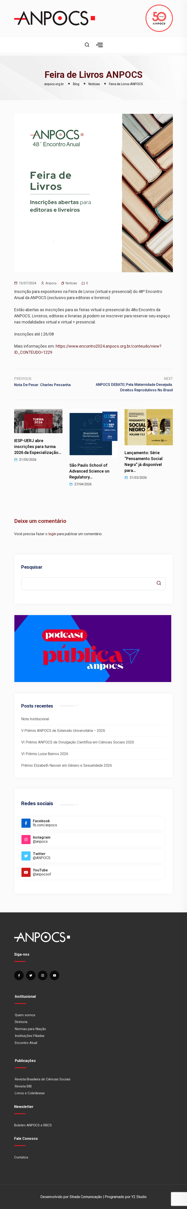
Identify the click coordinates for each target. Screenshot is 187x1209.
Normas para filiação (30, 1029)
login (52, 534)
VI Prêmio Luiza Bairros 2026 (44, 754)
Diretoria (21, 1022)
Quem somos (25, 1015)
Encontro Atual (26, 1043)
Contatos (21, 1157)
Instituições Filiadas (29, 1036)
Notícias (71, 283)
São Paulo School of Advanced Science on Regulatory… (34, 471)
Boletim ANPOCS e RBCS (33, 1125)
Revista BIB (23, 1086)
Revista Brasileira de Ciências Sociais (42, 1079)
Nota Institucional (35, 719)
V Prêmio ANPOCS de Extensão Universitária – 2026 (63, 730)
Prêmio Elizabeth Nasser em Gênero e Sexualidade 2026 (66, 765)
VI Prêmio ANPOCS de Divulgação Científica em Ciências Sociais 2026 (77, 742)
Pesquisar (31, 567)
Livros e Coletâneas (30, 1093)
